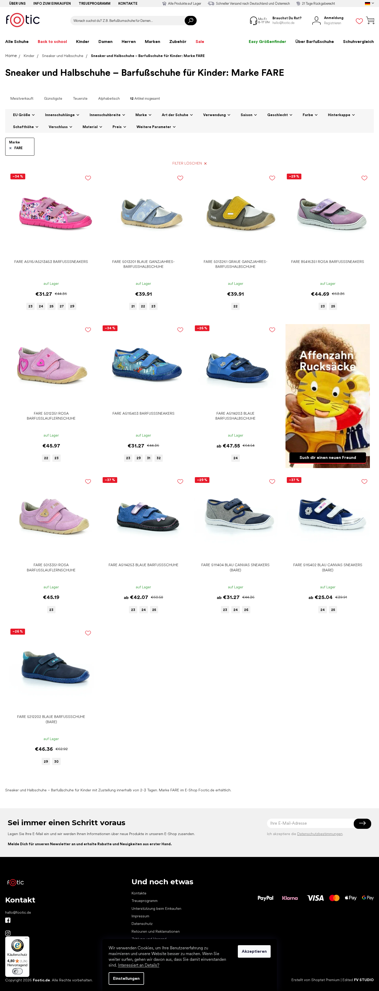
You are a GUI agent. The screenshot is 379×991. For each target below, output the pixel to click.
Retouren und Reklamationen (156, 931)
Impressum (140, 916)
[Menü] (26, 939)
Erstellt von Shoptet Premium (315, 980)
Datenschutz (142, 923)
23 (30, 306)
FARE (18, 148)
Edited (358, 980)
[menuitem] (17, 41)
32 (159, 458)
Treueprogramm (94, 3)
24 (41, 306)
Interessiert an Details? (138, 965)
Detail (48, 248)
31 (148, 458)
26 (246, 610)
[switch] (17, 971)
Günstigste (53, 98)
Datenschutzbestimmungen (320, 834)
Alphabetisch (109, 98)
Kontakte (128, 3)
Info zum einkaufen (52, 3)
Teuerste (80, 98)
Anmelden (362, 823)
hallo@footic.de (18, 912)
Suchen (191, 20)
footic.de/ (7, 933)
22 (143, 306)
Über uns (17, 3)
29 (72, 306)
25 (51, 306)
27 (62, 306)
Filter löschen (187, 163)
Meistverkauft (21, 98)
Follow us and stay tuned (7, 920)
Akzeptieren (254, 951)
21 (133, 306)
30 (56, 761)
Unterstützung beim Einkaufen (156, 908)
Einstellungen (126, 978)
